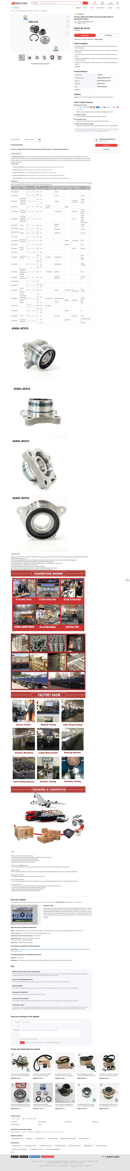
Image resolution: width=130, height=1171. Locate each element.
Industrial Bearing (15, 1124)
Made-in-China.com (59, 1163)
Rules (118, 7)
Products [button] (35, 3)
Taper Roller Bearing (36, 949)
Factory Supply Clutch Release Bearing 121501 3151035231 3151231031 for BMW (64, 1106)
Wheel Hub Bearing (79, 949)
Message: (17, 1030)
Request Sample (99, 39)
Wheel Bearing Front (88, 1145)
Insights (96, 1161)
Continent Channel (82, 1161)
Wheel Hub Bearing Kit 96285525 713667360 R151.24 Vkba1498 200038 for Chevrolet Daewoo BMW (42, 1106)
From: (17, 1022)
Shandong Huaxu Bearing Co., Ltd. (86, 21)
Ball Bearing (52, 949)
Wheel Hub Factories (17, 1145)
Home (12, 11)
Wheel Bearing (44, 949)
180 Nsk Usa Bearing (84, 1138)
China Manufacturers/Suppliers (53, 1161)
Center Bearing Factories (30, 1145)
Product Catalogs (32, 1118)
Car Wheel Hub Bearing (101, 1145)
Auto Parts (36, 11)
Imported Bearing (42, 1121)
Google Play (23, 1156)
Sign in (117, 4)
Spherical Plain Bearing (17, 1138)
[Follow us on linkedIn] (118, 1156)
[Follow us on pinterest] (116, 1156)
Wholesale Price (74, 1161)
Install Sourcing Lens (48, 1156)
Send (22, 1042)
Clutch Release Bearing (61, 949)
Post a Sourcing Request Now (52, 1042)
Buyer (84, 7)
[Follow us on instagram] (112, 1156)
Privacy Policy (88, 1165)
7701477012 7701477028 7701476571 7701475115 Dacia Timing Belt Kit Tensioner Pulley (42, 1075)
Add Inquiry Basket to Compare (41, 63)
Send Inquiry (85, 35)
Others (39, 1124)
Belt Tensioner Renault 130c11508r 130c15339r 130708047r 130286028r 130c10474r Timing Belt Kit (64, 1075)
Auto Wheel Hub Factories (45, 1145)
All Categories (16, 7)
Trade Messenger (34, 1156)
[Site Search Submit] (85, 3)
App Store (15, 1156)
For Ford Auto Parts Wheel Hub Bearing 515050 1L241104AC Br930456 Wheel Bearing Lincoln (20, 1075)
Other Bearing (29, 1138)
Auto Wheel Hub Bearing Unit (36, 1149)
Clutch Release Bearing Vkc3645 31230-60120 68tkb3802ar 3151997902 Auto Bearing (108, 1106)
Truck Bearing (70, 949)
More (12, 1152)
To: (18, 1026)
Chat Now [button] (109, 35)
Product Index (91, 1161)
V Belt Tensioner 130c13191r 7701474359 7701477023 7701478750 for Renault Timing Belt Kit (109, 1075)
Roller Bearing (18, 951)
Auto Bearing (44, 11)
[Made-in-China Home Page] (19, 3)
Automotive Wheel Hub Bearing (19, 1149)
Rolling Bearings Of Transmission (68, 1138)
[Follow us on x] (109, 1156)
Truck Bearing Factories (60, 1145)
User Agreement (73, 1165)
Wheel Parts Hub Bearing (74, 1145)
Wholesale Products (65, 1161)
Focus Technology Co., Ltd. (54, 1165)
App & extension (101, 7)
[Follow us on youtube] (114, 1156)
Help (92, 7)
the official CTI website (46, 902)
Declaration (80, 1165)
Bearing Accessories (40, 1138)
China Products (42, 1161)
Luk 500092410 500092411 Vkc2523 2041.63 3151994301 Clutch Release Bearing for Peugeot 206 (86, 1106)
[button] (81, 3)
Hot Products (34, 1161)
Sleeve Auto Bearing (52, 1138)
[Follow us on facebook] (107, 1156)
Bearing (28, 949)
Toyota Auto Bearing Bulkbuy (53, 1149)
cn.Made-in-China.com (79, 1163)
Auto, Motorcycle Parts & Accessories (24, 11)
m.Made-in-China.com (68, 1163)
